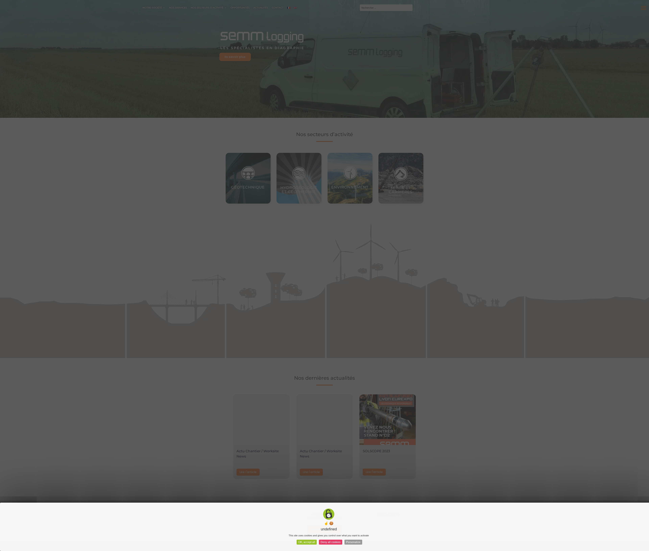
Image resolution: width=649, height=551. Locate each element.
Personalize (353, 542)
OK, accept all (306, 542)
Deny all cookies (331, 542)
